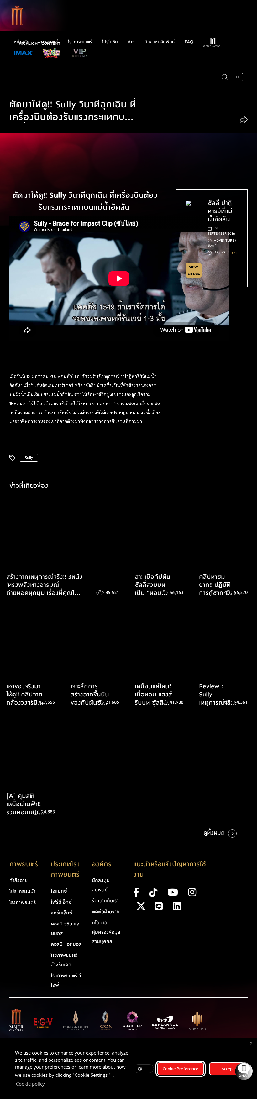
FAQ (189, 42)
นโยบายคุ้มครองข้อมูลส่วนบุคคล (106, 932)
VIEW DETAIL (194, 270)
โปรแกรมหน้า (22, 891)
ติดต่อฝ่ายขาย (105, 911)
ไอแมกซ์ (59, 891)
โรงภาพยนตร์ (80, 42)
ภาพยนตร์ (48, 42)
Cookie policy (30, 1084)
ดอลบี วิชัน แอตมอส (65, 928)
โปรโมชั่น (110, 42)
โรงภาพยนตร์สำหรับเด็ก (64, 960)
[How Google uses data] (48, 1085)
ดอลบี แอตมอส (66, 944)
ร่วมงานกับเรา (105, 900)
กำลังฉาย (18, 880)
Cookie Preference (180, 1068)
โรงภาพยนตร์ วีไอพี (66, 980)
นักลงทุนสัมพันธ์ (159, 42)
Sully (29, 458)
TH (147, 1068)
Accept (228, 1068)
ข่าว (131, 42)
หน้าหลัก (21, 42)
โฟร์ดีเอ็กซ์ (61, 901)
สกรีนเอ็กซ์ (61, 912)
